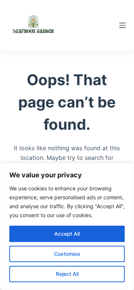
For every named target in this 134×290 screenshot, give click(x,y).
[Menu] (122, 25)
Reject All (67, 274)
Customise (67, 254)
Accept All (67, 234)
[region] (67, 226)
